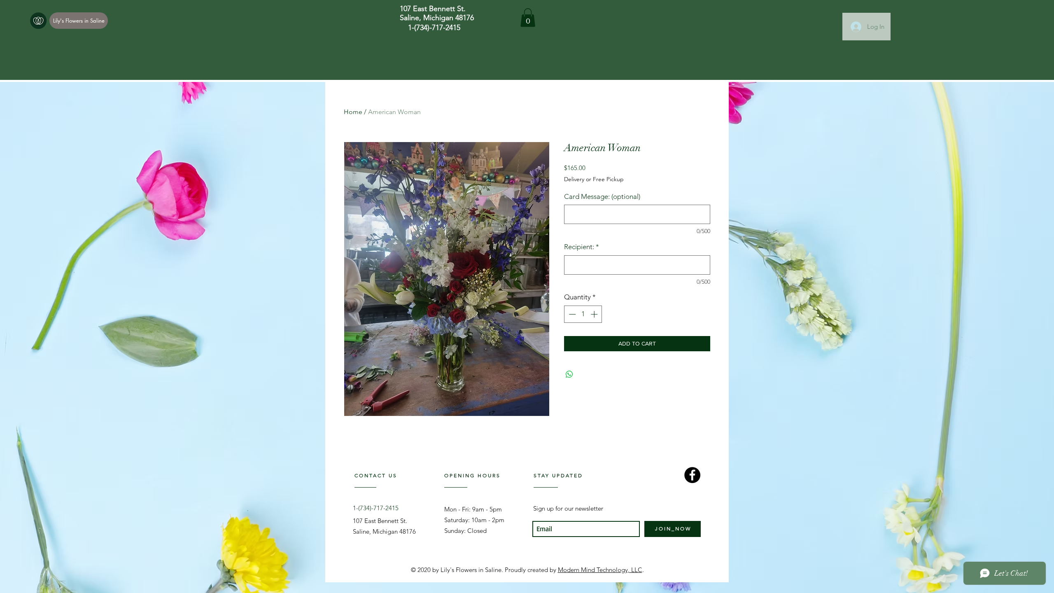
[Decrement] (571, 314)
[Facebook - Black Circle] (692, 475)
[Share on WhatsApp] (569, 374)
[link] (528, 17)
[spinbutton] (583, 314)
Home (353, 112)
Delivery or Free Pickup (594, 179)
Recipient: (581, 247)
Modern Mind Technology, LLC (600, 570)
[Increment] (595, 314)
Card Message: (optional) (602, 196)
